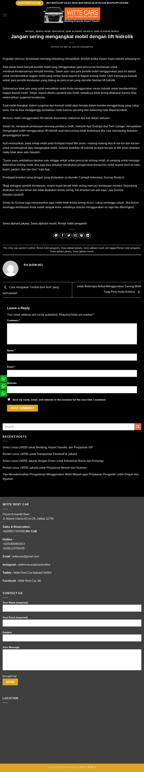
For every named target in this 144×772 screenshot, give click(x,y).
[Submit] (137, 426)
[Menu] (5, 15)
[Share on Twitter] (69, 235)
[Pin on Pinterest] (81, 235)
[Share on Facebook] (62, 235)
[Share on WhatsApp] (56, 235)
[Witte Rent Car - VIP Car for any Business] (72, 15)
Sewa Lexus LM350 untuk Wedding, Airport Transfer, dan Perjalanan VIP (48, 447)
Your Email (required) (15, 617)
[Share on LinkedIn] (88, 235)
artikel (29, 31)
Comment (13, 320)
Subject (7, 632)
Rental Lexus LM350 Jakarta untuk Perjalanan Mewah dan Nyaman (45, 467)
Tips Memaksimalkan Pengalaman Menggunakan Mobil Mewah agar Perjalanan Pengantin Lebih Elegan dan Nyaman (71, 476)
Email (11, 366)
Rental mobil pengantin (50, 31)
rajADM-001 (86, 47)
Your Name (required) (15, 602)
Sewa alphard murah (106, 31)
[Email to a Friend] (75, 235)
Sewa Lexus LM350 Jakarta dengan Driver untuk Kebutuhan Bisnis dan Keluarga (53, 460)
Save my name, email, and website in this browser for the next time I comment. (59, 399)
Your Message (11, 647)
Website (12, 383)
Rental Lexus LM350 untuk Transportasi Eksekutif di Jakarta (40, 454)
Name (11, 350)
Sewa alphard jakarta (79, 31)
